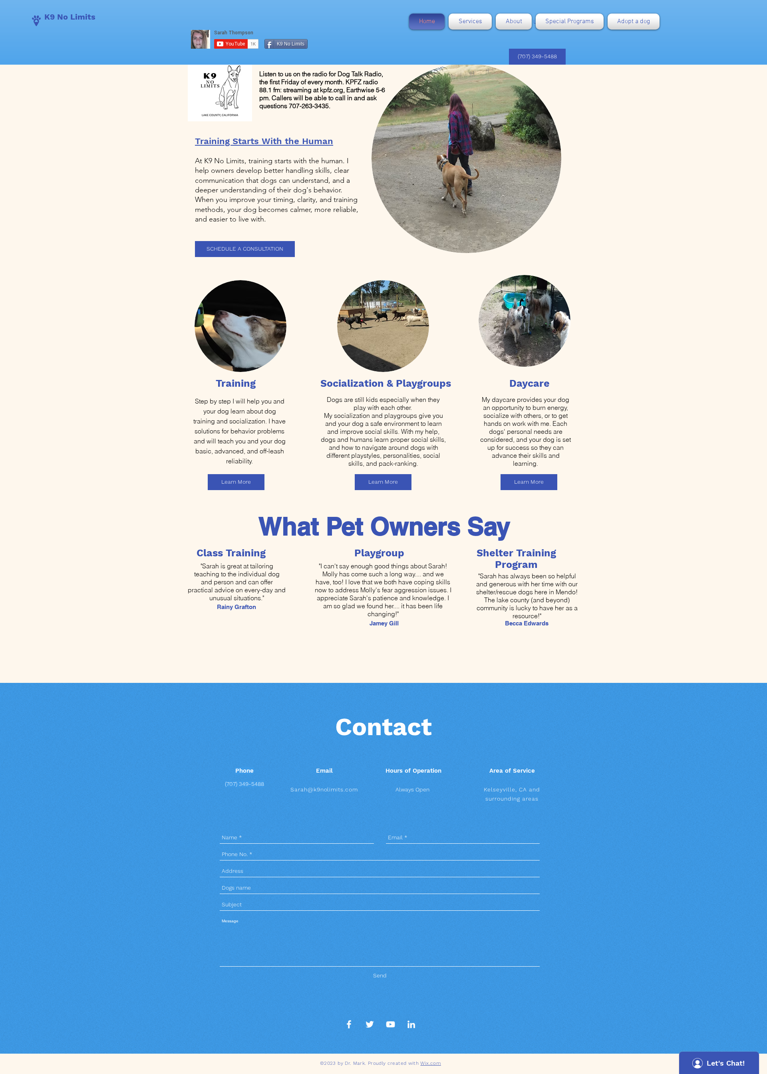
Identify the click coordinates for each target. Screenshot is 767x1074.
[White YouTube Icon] (390, 1024)
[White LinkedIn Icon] (411, 1024)
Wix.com (430, 1063)
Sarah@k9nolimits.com (324, 789)
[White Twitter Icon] (369, 1024)
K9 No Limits (69, 17)
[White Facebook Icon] (349, 1024)
